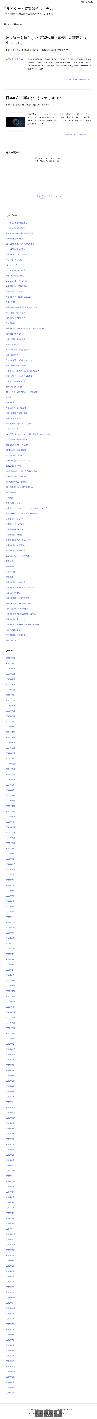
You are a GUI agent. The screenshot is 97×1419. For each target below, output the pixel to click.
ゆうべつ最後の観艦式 (15, 276)
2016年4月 (10, 1276)
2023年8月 (10, 816)
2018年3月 (10, 1155)
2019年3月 (10, 1091)
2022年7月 (10, 880)
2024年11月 (11, 737)
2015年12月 (11, 1298)
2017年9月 (10, 1187)
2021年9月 (10, 933)
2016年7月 (10, 1261)
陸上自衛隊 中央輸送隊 (15, 582)
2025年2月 (10, 721)
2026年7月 (10, 663)
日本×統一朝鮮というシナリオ (37, 105)
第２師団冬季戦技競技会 (15, 455)
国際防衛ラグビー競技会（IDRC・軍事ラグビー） (25, 328)
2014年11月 (10, 1366)
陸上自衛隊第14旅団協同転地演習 (19, 603)
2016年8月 (10, 1255)
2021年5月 (10, 954)
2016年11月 (10, 1239)
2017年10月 (11, 1181)
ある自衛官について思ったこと (18, 254)
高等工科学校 (11, 640)
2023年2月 (10, 848)
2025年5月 (10, 705)
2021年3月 (10, 964)
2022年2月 (10, 906)
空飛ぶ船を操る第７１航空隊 (17, 445)
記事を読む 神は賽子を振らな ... (77, 79)
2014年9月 (10, 1377)
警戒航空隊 (10, 566)
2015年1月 (10, 1356)
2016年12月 (11, 1234)
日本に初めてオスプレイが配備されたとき (23, 371)
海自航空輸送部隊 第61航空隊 (18, 424)
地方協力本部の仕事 (14, 334)
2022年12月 (11, 859)
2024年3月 (10, 779)
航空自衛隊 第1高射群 (15, 545)
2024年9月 (10, 748)
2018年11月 (10, 1113)
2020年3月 (10, 1028)
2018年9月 (10, 1123)
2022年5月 (10, 890)
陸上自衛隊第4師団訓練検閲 (17, 609)
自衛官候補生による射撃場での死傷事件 (22, 513)
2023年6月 (10, 827)
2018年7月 (10, 1134)
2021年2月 (10, 970)
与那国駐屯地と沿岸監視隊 (16, 286)
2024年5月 (10, 769)
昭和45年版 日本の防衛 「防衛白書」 (22, 392)
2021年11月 (10, 922)
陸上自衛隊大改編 (13, 593)
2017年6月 (10, 1202)
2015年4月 (10, 1340)
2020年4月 (10, 1023)
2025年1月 (10, 727)
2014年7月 (10, 1387)
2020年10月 (11, 991)
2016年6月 (10, 1266)
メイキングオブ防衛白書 (15, 270)
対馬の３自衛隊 (12, 344)
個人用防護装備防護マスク (16, 318)
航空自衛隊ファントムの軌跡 (17, 556)
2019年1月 (10, 1102)
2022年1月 (10, 912)
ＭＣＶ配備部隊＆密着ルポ (16, 249)
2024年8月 (10, 753)
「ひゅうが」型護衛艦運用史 (17, 228)
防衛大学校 (10, 572)
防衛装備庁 (10, 577)
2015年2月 (10, 1350)
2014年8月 (10, 1382)
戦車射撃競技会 (12, 355)
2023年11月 (11, 801)
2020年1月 (10, 1039)
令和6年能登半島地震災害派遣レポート (21, 307)
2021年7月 (10, 943)
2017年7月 (10, 1197)
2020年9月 (10, 996)
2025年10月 (11, 679)
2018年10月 (11, 1118)
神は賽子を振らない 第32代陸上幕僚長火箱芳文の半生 (46, 50)
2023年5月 (10, 832)
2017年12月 (10, 1171)
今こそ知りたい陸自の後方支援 (18, 297)
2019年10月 (11, 1054)
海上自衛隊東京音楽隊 (15, 418)
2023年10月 (11, 806)
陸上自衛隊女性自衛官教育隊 (17, 598)
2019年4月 (10, 1086)
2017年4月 (10, 1213)
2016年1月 (10, 1292)
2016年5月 (10, 1271)
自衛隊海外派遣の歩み (15, 529)
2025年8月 (10, 690)
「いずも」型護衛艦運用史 (16, 223)
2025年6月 (10, 700)
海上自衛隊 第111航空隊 (16, 408)
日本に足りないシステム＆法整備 (19, 376)
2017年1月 (10, 1229)
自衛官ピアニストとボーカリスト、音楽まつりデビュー (28, 508)
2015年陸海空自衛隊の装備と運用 (19, 233)
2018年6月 (10, 1139)
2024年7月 (10, 758)
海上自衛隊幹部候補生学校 (16, 413)
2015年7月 (10, 1324)
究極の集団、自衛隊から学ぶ (17, 439)
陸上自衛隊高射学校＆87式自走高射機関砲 (23, 624)
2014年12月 (11, 1361)
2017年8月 (10, 1192)
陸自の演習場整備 (13, 630)
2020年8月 (10, 1001)
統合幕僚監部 (11, 492)
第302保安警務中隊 (14, 466)
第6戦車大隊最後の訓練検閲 (17, 482)
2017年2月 (10, 1224)
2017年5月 (10, 1208)
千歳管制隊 (10, 323)
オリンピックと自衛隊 (15, 260)
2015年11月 (10, 1303)
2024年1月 (10, 790)
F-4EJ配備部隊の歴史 (14, 239)
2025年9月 (10, 684)
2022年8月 (10, 875)
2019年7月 (10, 1070)
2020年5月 (10, 1017)
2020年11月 (11, 986)
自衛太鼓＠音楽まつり (15, 503)
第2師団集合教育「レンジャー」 (19, 461)
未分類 (8, 397)
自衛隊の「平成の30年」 (16, 524)
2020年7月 (10, 1007)
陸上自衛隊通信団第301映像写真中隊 (21, 614)
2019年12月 (11, 1044)
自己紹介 (9, 498)
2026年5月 (10, 674)
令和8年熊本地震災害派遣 (16, 313)
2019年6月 (10, 1076)
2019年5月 (10, 1081)
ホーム (8, 24)
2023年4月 (10, 838)
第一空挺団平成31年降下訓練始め (19, 487)
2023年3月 (10, 843)
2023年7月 (10, 822)
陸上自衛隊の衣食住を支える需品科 (20, 587)
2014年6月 (10, 1393)
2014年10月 (11, 1372)
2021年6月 (10, 949)
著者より (9, 561)
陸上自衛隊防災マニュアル (16, 619)
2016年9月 (10, 1250)
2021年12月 (10, 917)
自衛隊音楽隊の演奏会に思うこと (19, 540)
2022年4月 (10, 896)
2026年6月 (10, 668)
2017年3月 (10, 1218)
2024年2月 (10, 785)
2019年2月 (10, 1097)
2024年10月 (11, 742)
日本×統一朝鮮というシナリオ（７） (36, 98)
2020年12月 (11, 980)
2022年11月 (10, 864)
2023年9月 (10, 811)
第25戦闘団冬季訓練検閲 (16, 450)
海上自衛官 (10, 402)
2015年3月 (10, 1345)
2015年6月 (10, 1329)
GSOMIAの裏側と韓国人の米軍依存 (20, 244)
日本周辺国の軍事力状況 (15, 381)
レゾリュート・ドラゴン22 (16, 281)
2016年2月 (10, 1287)
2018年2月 (10, 1160)
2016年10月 (11, 1245)
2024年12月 (11, 732)
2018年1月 (10, 1165)
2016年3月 (10, 1282)
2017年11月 (10, 1176)
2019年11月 (10, 1049)
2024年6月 (10, 764)
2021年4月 (10, 959)
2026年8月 (10, 658)
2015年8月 (10, 1319)
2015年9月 (10, 1313)
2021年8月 (10, 938)
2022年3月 (10, 901)
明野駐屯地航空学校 (14, 387)
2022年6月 (10, 885)
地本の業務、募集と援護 (15, 339)
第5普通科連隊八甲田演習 (16, 476)
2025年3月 (10, 716)
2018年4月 (10, 1150)
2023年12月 (11, 795)
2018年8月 (10, 1128)
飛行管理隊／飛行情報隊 (15, 635)
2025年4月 (10, 711)
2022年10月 (11, 869)
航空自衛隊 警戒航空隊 (15, 550)
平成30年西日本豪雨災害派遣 (17, 350)
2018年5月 (10, 1144)
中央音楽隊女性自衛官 (15, 291)
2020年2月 (10, 1033)
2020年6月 (10, 1012)
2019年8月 (10, 1065)
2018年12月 (11, 1107)
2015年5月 (10, 1335)
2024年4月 (10, 774)
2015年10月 (11, 1308)
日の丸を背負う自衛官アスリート (19, 360)
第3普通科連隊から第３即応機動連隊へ (21, 471)
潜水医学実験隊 (12, 429)
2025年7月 (10, 695)
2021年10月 (11, 927)
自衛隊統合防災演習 (14, 535)
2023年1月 (10, 853)
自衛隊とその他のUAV (14, 519)
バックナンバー (12, 265)
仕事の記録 (10, 302)
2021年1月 (10, 975)
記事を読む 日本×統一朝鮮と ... (77, 134)
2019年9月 (10, 1060)
